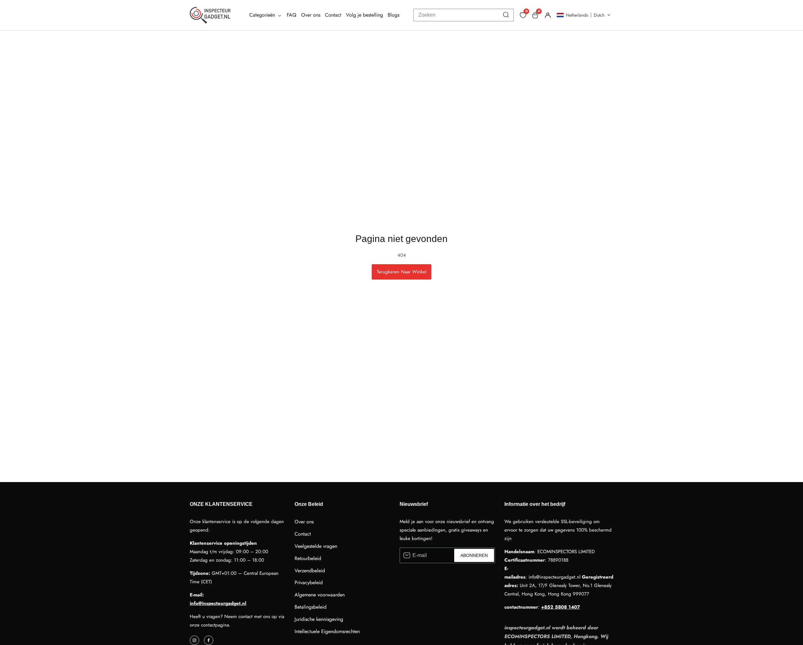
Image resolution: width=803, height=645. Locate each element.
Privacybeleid (309, 582)
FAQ (291, 14)
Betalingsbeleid (311, 607)
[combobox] (463, 15)
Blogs (393, 14)
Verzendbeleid (310, 570)
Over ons (310, 14)
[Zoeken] (506, 15)
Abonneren (474, 555)
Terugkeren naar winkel (401, 271)
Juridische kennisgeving (319, 619)
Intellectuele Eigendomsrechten (327, 631)
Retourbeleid (308, 558)
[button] (583, 15)
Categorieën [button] (263, 14)
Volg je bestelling (364, 14)
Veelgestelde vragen (316, 546)
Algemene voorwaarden (320, 594)
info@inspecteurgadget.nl (218, 603)
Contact (333, 14)
